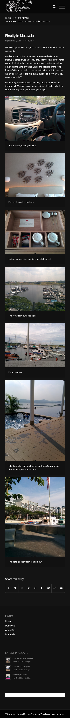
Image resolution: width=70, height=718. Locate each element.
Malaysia (28, 21)
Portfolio (10, 625)
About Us (10, 629)
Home (20, 21)
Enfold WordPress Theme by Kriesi (49, 714)
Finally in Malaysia (19, 36)
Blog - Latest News (17, 17)
